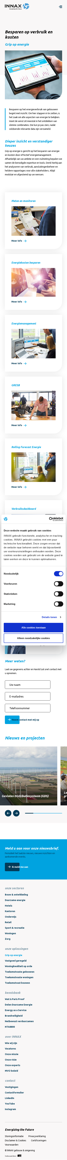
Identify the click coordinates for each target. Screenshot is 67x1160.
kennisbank (12, 992)
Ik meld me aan (20, 867)
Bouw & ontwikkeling (16, 894)
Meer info (16, 240)
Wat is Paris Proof (14, 999)
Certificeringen (38, 1140)
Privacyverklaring (37, 1136)
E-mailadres (16, 696)
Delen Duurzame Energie (18, 1004)
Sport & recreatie (14, 928)
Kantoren (10, 911)
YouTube (10, 1103)
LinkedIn (9, 1098)
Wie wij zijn (11, 1043)
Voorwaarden (11, 1144)
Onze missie (11, 1054)
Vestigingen (11, 1087)
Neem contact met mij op (25, 719)
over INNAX (13, 1036)
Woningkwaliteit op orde (18, 966)
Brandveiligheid (14, 1015)
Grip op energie (13, 955)
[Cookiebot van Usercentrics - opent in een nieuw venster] (49, 519)
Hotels (8, 905)
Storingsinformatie (14, 1136)
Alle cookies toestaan (33, 627)
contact (10, 1080)
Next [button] (16, 813)
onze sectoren (14, 888)
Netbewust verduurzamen (19, 1021)
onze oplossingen (16, 948)
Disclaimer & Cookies (15, 1140)
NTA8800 (10, 1027)
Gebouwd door (11, 1156)
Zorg (7, 939)
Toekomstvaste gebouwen (19, 971)
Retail (8, 922)
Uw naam (14, 684)
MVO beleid (11, 1070)
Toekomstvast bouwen (17, 983)
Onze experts (12, 1065)
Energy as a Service (16, 1010)
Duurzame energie (15, 900)
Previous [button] (8, 813)
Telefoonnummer (19, 708)
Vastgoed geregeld (16, 960)
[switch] (58, 583)
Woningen (10, 933)
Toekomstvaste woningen (19, 977)
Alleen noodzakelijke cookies (33, 638)
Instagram (10, 1109)
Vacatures (10, 1048)
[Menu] (60, 6)
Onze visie (11, 1059)
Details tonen (49, 617)
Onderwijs (10, 916)
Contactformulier (14, 1092)
